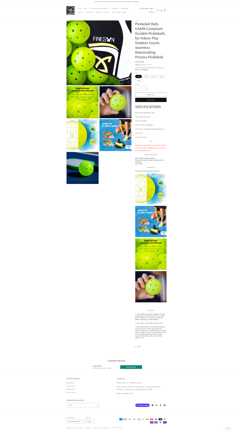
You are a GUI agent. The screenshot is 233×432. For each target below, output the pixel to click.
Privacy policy (88, 427)
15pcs (139, 80)
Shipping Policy (70, 389)
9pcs (154, 76)
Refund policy (79, 427)
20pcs (146, 76)
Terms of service (97, 427)
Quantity (137, 84)
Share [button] (139, 346)
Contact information (117, 427)
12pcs (162, 76)
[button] (86, 8)
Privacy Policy (70, 386)
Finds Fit (72, 427)
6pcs (138, 76)
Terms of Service (71, 392)
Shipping (137, 64)
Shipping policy (106, 427)
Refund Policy (70, 383)
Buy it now (150, 100)
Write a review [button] (131, 367)
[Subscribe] (97, 405)
